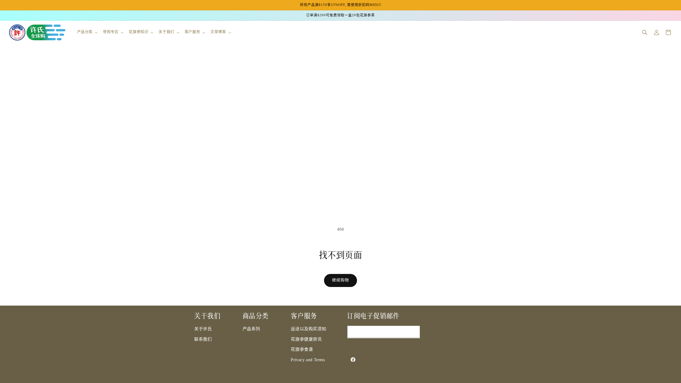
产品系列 (251, 329)
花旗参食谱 (302, 349)
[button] (87, 32)
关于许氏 (203, 329)
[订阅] (414, 332)
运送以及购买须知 (308, 329)
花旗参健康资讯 (306, 339)
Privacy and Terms (308, 360)
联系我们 (203, 339)
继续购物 (340, 280)
